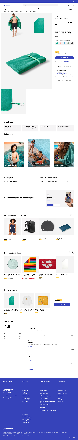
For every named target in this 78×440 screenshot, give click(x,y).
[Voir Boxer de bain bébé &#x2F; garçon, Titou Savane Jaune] (42, 302)
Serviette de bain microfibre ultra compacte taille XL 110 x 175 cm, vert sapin (11, 312)
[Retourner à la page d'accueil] (10, 5)
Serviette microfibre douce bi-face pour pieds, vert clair (12, 276)
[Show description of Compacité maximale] (22, 165)
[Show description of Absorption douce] (72, 165)
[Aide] (68, 5)
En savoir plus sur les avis (8, 345)
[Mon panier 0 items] (73, 5)
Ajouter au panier (64, 57)
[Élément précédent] (69, 216)
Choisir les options (62, 305)
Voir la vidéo (50, 204)
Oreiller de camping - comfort (62, 238)
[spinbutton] (59, 48)
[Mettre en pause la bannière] (72, 1)
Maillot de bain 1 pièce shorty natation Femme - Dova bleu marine (12, 239)
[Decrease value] (56, 48)
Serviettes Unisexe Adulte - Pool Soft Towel (47, 276)
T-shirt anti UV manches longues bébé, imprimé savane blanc (27, 311)
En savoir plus (56, 204)
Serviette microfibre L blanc (62, 276)
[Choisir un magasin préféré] (65, 5)
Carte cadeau (70, 9)
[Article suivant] (72, 216)
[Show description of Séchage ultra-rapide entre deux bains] (48, 165)
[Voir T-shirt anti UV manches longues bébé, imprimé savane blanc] (27, 302)
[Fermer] (74, 1)
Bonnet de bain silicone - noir (45, 238)
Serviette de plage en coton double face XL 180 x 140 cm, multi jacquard (29, 276)
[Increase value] (61, 48)
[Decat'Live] (60, 198)
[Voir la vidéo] (72, 205)
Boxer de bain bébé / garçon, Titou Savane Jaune (41, 311)
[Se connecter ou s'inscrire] (71, 5)
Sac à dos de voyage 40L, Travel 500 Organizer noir (29, 239)
